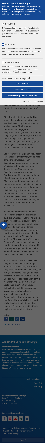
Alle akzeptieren (22, 83)
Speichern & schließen (22, 90)
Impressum (38, 101)
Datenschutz (27, 101)
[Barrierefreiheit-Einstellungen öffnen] (3, 225)
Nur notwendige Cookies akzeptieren (22, 96)
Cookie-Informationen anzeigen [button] (15, 78)
